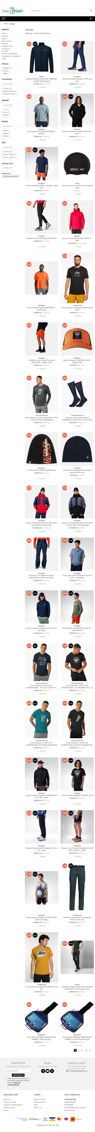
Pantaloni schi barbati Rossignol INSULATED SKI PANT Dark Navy (41, 576)
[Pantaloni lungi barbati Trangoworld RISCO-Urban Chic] (77, 888)
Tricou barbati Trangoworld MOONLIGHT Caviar (77, 308)
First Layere (6, 49)
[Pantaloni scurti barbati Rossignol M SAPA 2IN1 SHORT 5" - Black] (77, 827)
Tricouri (4, 33)
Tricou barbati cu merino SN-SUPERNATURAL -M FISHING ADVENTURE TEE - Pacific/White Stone (41, 744)
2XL (5, 112)
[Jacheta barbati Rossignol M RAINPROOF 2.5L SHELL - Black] (41, 774)
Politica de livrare (9, 1108)
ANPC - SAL (38, 1108)
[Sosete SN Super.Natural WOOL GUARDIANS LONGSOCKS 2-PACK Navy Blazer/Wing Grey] (77, 394)
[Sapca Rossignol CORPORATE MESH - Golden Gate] (77, 339)
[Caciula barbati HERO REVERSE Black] (41, 449)
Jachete (4, 39)
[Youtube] (48, 1071)
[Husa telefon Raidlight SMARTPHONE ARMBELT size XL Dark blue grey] (77, 1017)
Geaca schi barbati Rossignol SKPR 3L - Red (77, 239)
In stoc (6, 168)
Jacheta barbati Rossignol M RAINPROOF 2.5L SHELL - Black (41, 796)
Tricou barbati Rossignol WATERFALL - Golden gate (41, 308)
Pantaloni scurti (7, 46)
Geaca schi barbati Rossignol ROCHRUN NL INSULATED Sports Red (41, 524)
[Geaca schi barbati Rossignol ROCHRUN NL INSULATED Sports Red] (41, 501)
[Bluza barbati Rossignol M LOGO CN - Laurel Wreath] (77, 607)
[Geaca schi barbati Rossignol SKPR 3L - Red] (77, 217)
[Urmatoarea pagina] (90, 1050)
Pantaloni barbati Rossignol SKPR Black (41, 238)
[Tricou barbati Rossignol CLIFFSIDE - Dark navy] (41, 163)
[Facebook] (43, 1071)
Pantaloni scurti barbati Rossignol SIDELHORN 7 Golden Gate (41, 361)
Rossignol (77, 77)
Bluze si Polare (7, 41)
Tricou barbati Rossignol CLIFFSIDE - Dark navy (41, 186)
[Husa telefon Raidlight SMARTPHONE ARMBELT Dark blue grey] (41, 1017)
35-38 (6, 115)
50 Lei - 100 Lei (9, 154)
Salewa (41, 77)
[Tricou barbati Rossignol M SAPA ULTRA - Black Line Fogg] (41, 888)
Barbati (6, 68)
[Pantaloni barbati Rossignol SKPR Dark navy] (77, 57)
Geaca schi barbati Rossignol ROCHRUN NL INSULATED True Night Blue (77, 524)
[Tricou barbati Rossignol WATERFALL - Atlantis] (41, 110)
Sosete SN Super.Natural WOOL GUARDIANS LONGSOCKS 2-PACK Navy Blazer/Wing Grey (77, 418)
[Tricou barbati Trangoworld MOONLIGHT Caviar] (77, 278)
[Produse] (4, 19)
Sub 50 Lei (7, 152)
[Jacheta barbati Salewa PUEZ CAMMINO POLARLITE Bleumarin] (41, 57)
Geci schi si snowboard (9, 54)
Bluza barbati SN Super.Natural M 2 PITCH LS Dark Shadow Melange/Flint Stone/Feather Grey (41, 418)
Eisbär (6, 136)
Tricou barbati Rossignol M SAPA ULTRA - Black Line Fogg (41, 918)
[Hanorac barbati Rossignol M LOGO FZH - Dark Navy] (41, 607)
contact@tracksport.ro (78, 1071)
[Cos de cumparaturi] (90, 18)
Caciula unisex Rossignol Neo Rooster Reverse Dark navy (77, 471)
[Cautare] (91, 10)
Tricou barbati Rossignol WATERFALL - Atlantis (41, 132)
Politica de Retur (39, 1102)
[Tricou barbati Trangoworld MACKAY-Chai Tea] (41, 957)
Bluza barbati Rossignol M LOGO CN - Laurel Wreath (77, 629)
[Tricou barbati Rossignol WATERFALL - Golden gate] (41, 278)
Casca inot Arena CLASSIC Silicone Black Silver (77, 186)
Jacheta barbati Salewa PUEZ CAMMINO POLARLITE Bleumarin (41, 80)
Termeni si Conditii (9, 1102)
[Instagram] (52, 1071)
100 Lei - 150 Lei (9, 157)
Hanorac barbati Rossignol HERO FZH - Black (77, 132)
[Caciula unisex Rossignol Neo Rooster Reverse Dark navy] (77, 449)
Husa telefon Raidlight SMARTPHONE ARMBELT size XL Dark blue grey (77, 1038)
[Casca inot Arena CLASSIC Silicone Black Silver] (77, 163)
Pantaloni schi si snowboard (11, 56)
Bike (5, 73)
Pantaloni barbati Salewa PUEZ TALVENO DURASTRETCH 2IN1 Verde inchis (77, 988)
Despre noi (7, 1099)
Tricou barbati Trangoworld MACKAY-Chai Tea (41, 988)
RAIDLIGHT (41, 1035)
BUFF (5, 133)
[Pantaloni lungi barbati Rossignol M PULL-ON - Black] (41, 827)
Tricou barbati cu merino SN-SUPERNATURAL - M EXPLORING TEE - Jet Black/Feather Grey (77, 686)
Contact (6, 1110)
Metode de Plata (39, 1099)
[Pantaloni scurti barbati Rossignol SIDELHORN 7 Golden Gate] (41, 339)
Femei (6, 71)
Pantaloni (5, 44)
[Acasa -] (13, 10)
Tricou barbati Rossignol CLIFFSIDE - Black (77, 795)
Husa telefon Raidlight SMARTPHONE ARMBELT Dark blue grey (41, 1038)
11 (86, 1050)
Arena (6, 131)
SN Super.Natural (42, 415)
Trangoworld (77, 305)
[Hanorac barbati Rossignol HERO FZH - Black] (77, 110)
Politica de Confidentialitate (14, 1084)
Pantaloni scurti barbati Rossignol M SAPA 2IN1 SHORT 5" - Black (77, 849)
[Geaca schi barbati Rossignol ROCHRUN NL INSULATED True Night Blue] (77, 501)
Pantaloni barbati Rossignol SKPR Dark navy (77, 80)
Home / (6, 23)
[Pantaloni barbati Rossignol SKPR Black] (41, 217)
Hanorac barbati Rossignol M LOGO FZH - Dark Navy (41, 629)
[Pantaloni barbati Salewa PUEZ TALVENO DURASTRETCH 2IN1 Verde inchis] (77, 957)
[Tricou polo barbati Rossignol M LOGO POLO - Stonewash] (77, 554)
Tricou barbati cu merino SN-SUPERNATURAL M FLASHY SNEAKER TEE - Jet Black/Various (77, 744)
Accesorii (5, 51)
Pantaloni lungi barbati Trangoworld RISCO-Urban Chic (77, 918)
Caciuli (4, 59)
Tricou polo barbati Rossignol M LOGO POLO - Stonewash (77, 576)
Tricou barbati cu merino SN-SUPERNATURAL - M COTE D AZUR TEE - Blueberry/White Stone (41, 686)
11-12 (6, 109)
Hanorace (5, 36)
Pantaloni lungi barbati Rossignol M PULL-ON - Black (41, 849)
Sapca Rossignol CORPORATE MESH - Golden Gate (77, 361)
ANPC (36, 1105)
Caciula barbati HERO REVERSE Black (41, 470)
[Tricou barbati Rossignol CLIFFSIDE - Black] (77, 774)
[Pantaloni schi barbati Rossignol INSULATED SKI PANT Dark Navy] (41, 554)
